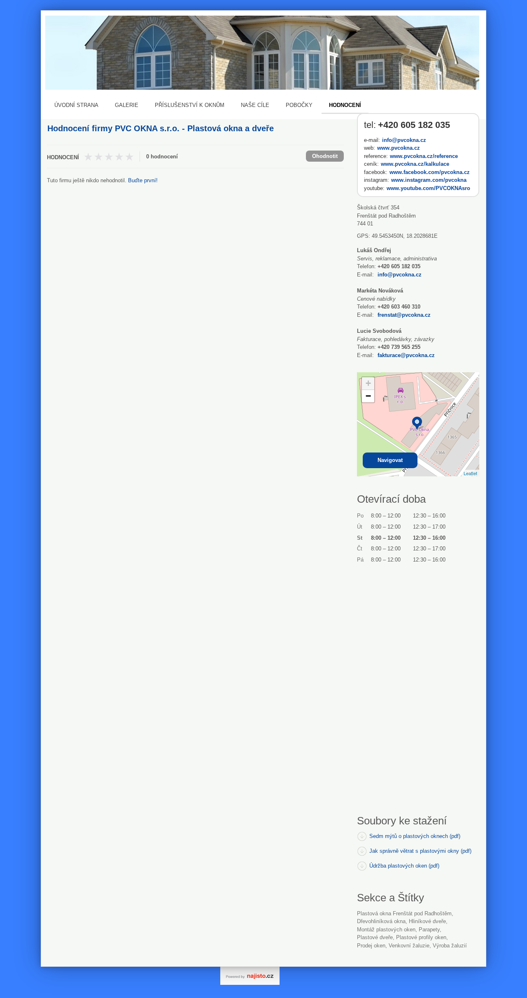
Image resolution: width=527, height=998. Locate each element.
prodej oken (371, 945)
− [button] (368, 396)
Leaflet (470, 473)
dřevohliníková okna (381, 921)
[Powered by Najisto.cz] (250, 976)
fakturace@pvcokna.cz (406, 355)
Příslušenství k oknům (189, 105)
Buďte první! (143, 180)
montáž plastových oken (386, 929)
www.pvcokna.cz (398, 148)
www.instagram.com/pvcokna (428, 180)
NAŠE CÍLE (255, 105)
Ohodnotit (325, 156)
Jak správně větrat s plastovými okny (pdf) (420, 851)
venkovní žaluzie (409, 945)
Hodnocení (345, 105)
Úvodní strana (76, 105)
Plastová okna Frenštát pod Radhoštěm (404, 913)
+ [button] (368, 383)
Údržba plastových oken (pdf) (404, 866)
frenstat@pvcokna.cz (404, 315)
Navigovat (390, 460)
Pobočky (299, 105)
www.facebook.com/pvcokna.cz (429, 172)
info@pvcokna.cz (404, 140)
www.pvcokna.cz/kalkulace (415, 164)
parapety (429, 929)
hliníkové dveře (427, 921)
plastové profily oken (421, 937)
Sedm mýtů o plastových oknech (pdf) (414, 836)
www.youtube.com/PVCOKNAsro (428, 188)
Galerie (126, 105)
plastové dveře (375, 937)
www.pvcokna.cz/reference (424, 156)
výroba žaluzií (450, 945)
